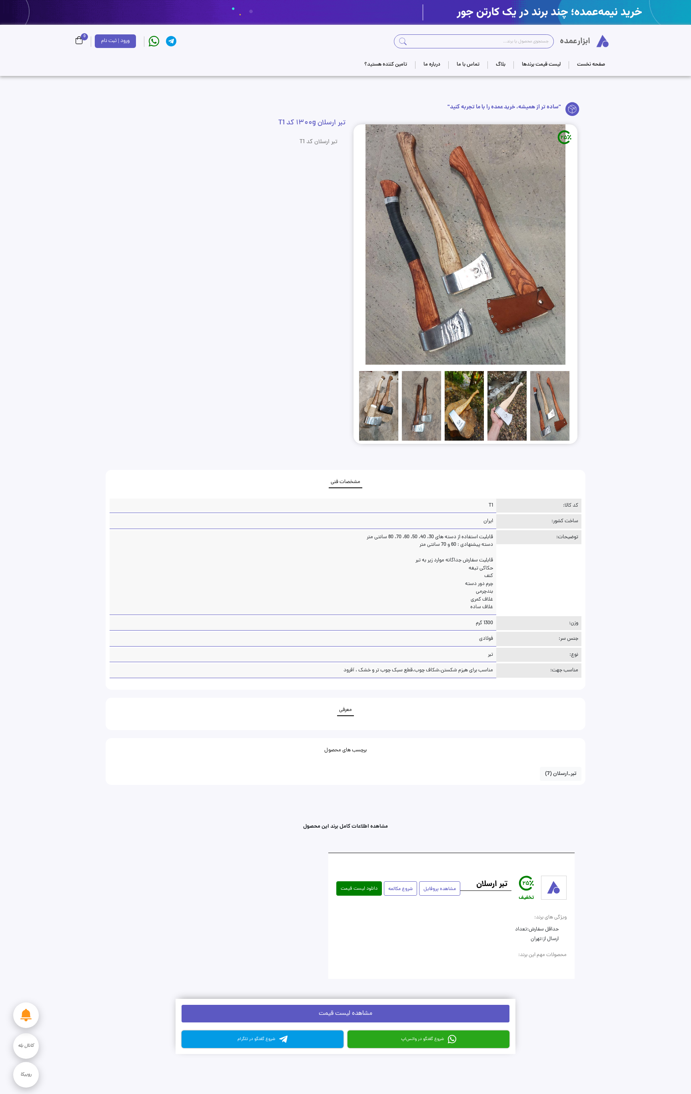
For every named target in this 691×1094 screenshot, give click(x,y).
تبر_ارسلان (560, 774)
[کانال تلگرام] (171, 41)
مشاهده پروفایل (439, 889)
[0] (79, 41)
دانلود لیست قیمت (359, 888)
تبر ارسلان (491, 884)
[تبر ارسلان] (554, 887)
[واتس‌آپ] (154, 41)
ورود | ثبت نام (115, 41)
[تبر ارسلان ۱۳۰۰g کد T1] (465, 244)
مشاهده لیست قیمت (345, 1013)
